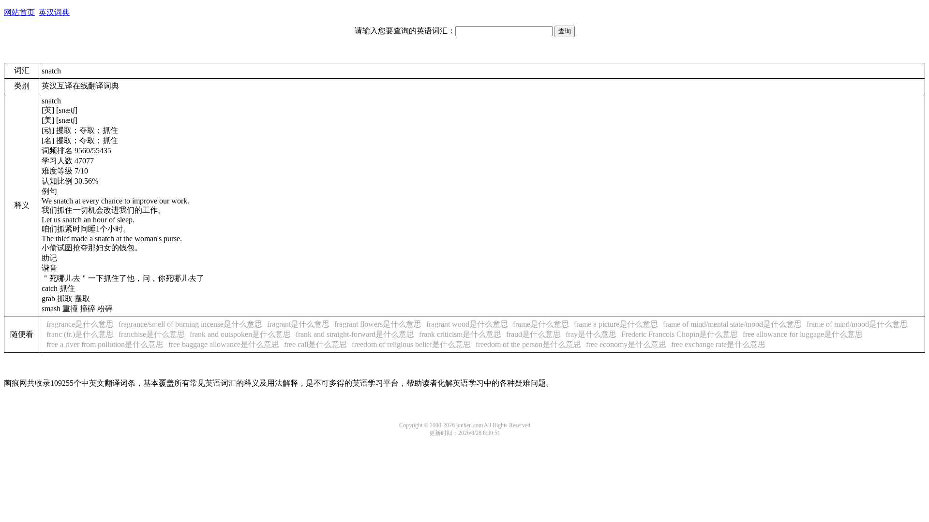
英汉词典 (54, 12)
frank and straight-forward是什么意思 (355, 334)
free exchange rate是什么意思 (718, 344)
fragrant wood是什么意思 (467, 324)
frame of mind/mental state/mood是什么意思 (732, 324)
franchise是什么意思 (152, 334)
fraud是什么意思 (533, 334)
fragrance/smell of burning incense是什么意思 (190, 324)
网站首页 (19, 12)
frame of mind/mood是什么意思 (857, 324)
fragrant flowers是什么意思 (377, 324)
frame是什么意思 (541, 324)
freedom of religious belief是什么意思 (411, 344)
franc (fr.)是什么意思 (80, 334)
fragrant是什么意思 (298, 324)
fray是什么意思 (591, 334)
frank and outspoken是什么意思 (240, 334)
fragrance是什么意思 (80, 324)
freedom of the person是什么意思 (528, 344)
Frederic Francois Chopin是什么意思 (679, 334)
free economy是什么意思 (626, 344)
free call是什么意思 (315, 344)
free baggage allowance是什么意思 (223, 344)
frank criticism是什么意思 (460, 334)
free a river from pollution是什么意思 (105, 344)
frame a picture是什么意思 (616, 324)
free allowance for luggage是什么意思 (803, 334)
